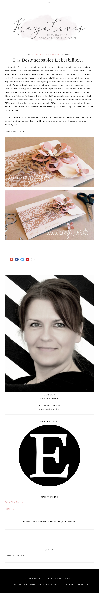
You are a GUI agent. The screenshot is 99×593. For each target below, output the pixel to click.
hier (10, 509)
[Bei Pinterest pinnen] (27, 259)
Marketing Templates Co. (63, 578)
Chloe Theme (35, 584)
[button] (49, 2)
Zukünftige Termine (14, 502)
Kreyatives (49, 27)
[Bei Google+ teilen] (11, 259)
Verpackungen (52, 55)
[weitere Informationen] (33, 260)
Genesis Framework (54, 584)
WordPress (71, 584)
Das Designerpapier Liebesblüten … (49, 60)
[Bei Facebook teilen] (17, 259)
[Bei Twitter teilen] (22, 259)
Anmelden (83, 584)
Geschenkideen (38, 55)
